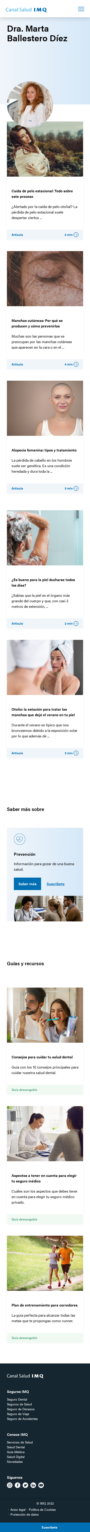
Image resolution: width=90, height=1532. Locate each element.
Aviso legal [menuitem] (17, 1509)
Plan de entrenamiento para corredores (45, 1305)
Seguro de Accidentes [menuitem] (22, 1418)
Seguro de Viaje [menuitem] (18, 1413)
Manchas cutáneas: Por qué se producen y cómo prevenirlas (37, 323)
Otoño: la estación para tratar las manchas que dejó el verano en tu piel (43, 712)
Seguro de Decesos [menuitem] (21, 1409)
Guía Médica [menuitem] (15, 1451)
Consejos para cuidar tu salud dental (42, 1057)
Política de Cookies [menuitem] (42, 1509)
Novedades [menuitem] (15, 1461)
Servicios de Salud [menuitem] (20, 1442)
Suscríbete (56, 883)
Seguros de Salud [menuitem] (19, 1404)
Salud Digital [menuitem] (15, 1456)
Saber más (27, 883)
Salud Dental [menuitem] (16, 1447)
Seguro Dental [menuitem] (17, 1399)
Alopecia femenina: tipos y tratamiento (44, 450)
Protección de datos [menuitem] (24, 1514)
